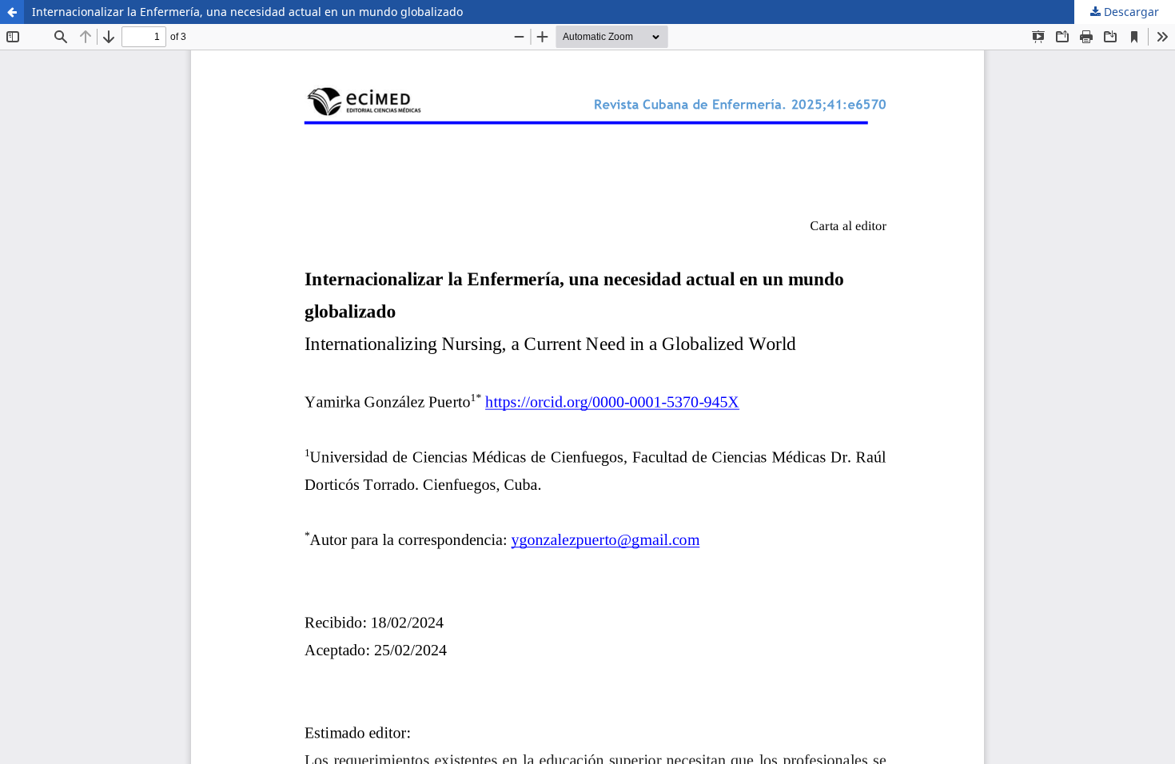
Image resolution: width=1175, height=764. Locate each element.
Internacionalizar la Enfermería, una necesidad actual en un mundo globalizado (247, 11)
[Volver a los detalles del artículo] (12, 12)
